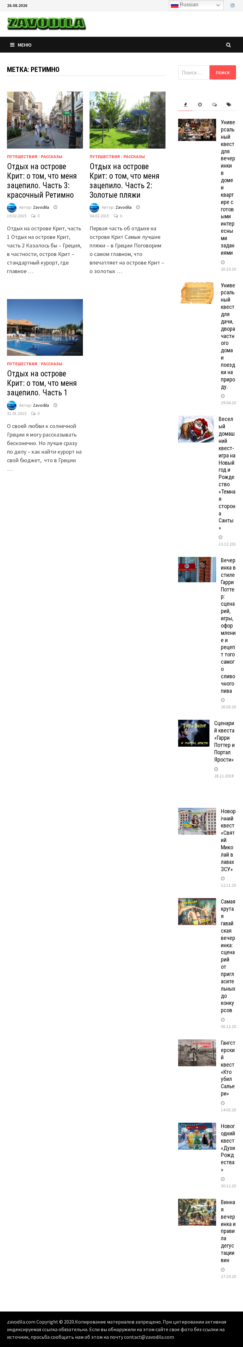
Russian (188, 4)
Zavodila (41, 207)
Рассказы (51, 156)
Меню (25, 44)
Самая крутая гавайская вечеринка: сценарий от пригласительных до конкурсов (228, 955)
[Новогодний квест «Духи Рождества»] (197, 1127)
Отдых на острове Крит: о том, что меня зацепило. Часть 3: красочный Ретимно (42, 181)
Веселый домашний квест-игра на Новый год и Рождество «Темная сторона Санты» (227, 473)
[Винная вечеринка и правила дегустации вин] (197, 1203)
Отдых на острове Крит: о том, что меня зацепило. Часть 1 (42, 383)
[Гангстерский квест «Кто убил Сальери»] (197, 1043)
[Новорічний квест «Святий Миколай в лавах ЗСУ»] (197, 812)
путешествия (22, 156)
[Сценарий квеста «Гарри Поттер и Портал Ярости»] (193, 724)
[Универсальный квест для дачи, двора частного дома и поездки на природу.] (197, 286)
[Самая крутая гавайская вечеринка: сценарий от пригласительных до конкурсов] (197, 902)
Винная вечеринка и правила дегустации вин (228, 1231)
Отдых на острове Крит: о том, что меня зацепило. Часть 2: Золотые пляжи (124, 181)
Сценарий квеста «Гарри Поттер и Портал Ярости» (224, 741)
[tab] (185, 105)
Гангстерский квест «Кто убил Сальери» (228, 1068)
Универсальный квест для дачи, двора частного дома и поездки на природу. (228, 336)
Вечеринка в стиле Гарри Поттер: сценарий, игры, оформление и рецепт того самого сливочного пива (228, 625)
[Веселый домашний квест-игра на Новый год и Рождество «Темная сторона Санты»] (196, 420)
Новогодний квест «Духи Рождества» (228, 1148)
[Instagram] (232, 5)
